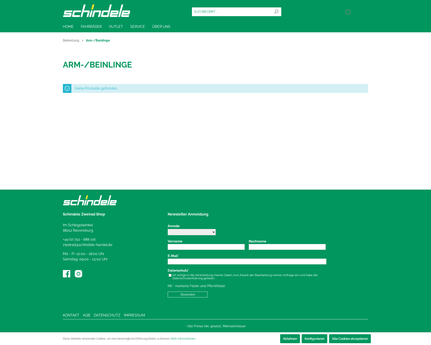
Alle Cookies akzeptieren (350, 339)
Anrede (174, 226)
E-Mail (173, 256)
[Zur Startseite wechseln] (96, 10)
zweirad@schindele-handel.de (87, 245)
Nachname (257, 241)
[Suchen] (276, 11)
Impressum (134, 315)
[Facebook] (66, 273)
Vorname (175, 241)
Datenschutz (178, 270)
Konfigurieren (314, 339)
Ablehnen (290, 339)
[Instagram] (78, 273)
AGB (86, 315)
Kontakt (71, 315)
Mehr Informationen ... (184, 338)
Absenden (187, 294)
